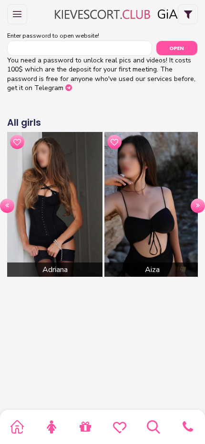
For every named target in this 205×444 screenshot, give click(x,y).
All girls (24, 122)
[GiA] (102, 14)
